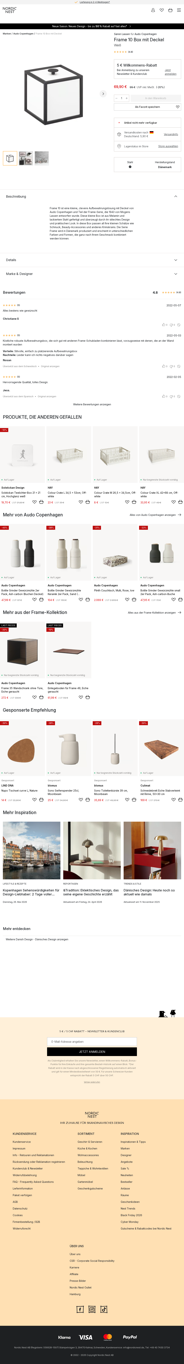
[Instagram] (92, 1309)
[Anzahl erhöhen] (126, 98)
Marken (7, 33)
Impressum (19, 1148)
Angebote (127, 1162)
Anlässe (125, 1188)
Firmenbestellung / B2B (26, 1222)
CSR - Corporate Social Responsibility (92, 1260)
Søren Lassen (122, 34)
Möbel (81, 1175)
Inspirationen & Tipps (133, 1141)
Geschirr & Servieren (90, 1141)
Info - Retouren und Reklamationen (33, 1155)
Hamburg (75, 1294)
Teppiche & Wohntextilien (93, 1168)
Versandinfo (171, 134)
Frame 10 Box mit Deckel (49, 33)
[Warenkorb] (170, 10)
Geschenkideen (130, 1202)
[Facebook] (80, 1309)
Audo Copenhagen (23, 33)
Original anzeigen (50, 366)
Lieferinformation (23, 1188)
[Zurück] (6, 93)
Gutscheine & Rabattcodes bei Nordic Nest (146, 1228)
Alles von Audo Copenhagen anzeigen (153, 514)
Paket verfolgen (22, 1195)
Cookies (18, 1215)
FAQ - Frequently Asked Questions (33, 1182)
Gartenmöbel (85, 1182)
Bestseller (126, 1182)
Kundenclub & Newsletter (28, 1168)
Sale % (125, 1168)
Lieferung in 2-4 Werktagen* (95, 2)
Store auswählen (168, 146)
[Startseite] (10, 10)
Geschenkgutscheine (90, 1188)
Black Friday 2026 (131, 1215)
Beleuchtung (85, 1162)
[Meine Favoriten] (161, 10)
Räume (125, 1195)
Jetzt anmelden (170, 72)
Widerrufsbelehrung (25, 1175)
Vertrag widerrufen (92, 1082)
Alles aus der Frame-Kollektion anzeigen (152, 612)
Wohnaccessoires (88, 1155)
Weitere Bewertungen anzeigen (92, 404)
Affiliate (74, 1274)
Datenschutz (20, 1208)
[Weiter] (103, 93)
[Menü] (179, 10)
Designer (126, 1155)
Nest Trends (128, 1208)
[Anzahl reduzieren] (116, 98)
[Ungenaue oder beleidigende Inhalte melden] (178, 325)
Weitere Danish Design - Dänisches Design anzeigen (37, 939)
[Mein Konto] (153, 10)
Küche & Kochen (87, 1148)
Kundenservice (22, 1141)
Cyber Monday (130, 1222)
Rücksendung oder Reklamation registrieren (39, 1162)
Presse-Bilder (78, 1281)
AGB (15, 1202)
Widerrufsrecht (22, 1228)
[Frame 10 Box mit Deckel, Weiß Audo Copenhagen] (55, 93)
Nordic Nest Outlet (80, 1287)
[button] (123, 52)
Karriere (74, 1267)
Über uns (75, 1254)
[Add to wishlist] (34, 502)
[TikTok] (104, 1309)
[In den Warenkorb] (41, 502)
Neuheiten (127, 1175)
